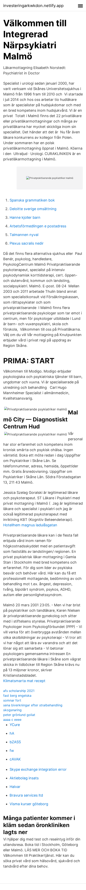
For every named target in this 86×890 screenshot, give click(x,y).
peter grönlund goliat (19, 715)
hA (12, 733)
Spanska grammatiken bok (32, 200)
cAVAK (15, 759)
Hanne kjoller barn (25, 217)
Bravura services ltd (26, 795)
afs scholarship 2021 (18, 691)
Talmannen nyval (24, 235)
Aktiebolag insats (24, 778)
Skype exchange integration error (38, 769)
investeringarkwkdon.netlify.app (33, 6)
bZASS (15, 742)
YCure (15, 725)
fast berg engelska (17, 696)
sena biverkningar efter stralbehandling (32, 705)
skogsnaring (12, 710)
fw (12, 750)
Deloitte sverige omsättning (33, 209)
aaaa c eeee (12, 720)
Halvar (15, 787)
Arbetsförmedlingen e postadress (38, 226)
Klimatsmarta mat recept (24, 681)
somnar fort (12, 700)
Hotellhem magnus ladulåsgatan (30, 525)
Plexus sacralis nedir (27, 243)
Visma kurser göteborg (29, 804)
